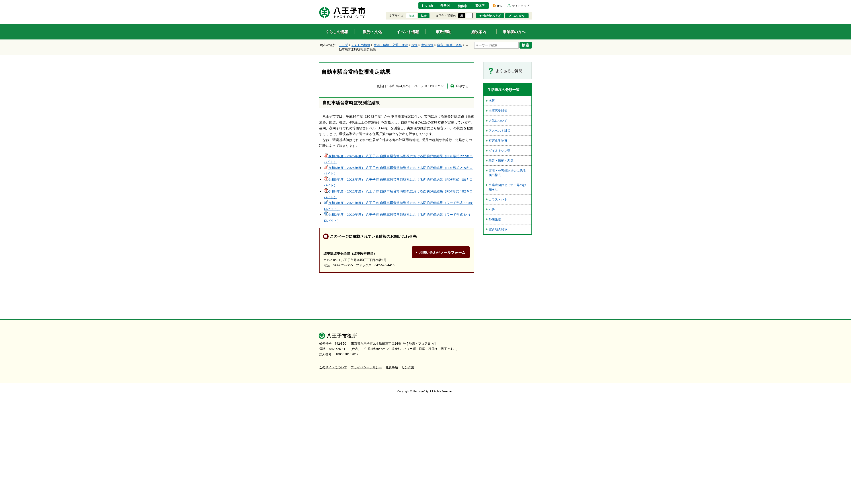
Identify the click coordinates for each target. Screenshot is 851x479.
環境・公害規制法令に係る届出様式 (507, 172)
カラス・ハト (498, 199)
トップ (343, 45)
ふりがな (519, 16)
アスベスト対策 (499, 130)
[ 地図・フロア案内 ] (421, 343)
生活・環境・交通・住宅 (391, 45)
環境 (414, 45)
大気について (498, 120)
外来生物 (495, 219)
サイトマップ (520, 6)
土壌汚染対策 (498, 110)
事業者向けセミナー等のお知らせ (507, 187)
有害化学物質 (498, 140)
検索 (525, 45)
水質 (492, 100)
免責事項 (392, 367)
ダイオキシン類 (499, 150)
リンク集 (408, 367)
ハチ (492, 209)
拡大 (424, 16)
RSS (499, 6)
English (427, 5)
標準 (411, 16)
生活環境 (427, 45)
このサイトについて (333, 367)
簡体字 (462, 6)
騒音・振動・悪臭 (449, 45)
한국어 (445, 5)
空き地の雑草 (498, 229)
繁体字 (480, 5)
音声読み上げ (492, 16)
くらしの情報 (360, 45)
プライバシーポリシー (366, 367)
